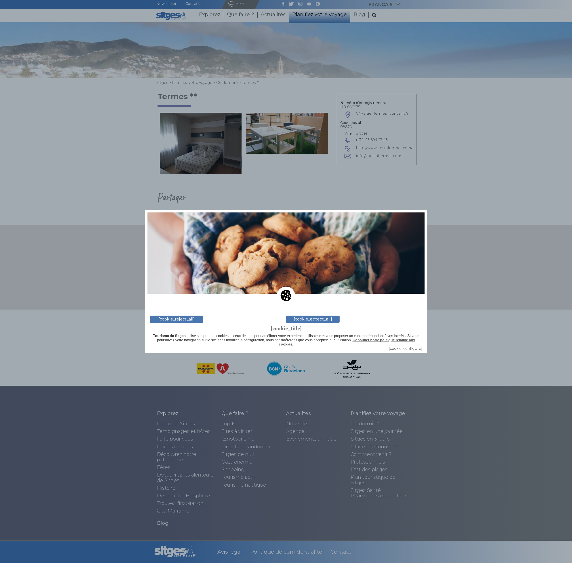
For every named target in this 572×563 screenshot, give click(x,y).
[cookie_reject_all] (177, 319)
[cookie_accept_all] (313, 319)
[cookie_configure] (405, 348)
